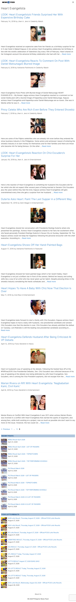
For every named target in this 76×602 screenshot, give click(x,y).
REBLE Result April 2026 (16, 440)
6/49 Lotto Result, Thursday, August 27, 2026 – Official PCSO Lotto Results (34, 518)
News (31, 344)
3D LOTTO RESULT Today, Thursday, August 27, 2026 (26, 568)
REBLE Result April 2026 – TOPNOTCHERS (23, 454)
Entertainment (35, 160)
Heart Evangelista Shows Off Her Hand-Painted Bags (31, 244)
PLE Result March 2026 (16, 468)
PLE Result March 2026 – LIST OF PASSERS (23, 475)
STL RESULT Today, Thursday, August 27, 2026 (24, 554)
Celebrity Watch (36, 21)
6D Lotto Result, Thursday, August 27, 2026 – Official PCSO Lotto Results (33, 532)
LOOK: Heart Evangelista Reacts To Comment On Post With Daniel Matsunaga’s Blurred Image (35, 62)
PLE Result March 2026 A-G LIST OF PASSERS (24, 497)
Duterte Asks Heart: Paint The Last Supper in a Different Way (36, 199)
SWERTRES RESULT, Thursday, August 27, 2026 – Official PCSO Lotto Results (35, 540)
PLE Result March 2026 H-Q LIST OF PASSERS (24, 504)
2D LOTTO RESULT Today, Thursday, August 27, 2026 (26, 576)
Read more (66, 54)
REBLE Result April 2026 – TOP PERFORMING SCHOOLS (27, 461)
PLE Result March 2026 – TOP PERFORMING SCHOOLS (27, 490)
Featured (38, 249)
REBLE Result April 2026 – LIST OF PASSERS (23, 447)
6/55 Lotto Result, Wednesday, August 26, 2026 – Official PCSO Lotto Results (35, 583)
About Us (38, 594)
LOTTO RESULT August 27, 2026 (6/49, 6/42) (23, 561)
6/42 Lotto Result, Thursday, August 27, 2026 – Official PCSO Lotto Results (34, 525)
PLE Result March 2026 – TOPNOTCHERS (22, 483)
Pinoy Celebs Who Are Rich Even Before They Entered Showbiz (37, 109)
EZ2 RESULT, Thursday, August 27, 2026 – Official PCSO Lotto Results (32, 547)
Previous (5, 429)
